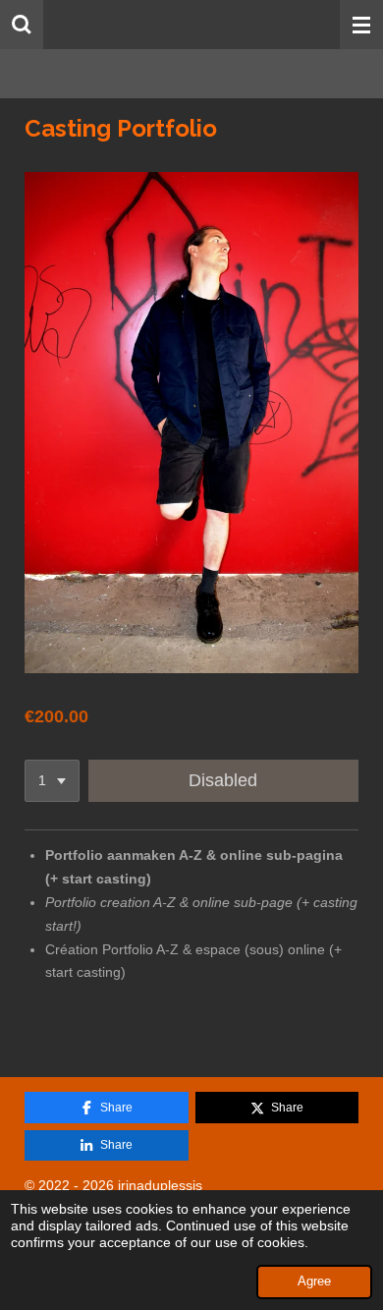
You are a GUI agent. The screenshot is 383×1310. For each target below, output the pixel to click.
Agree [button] (314, 1281)
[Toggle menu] (361, 24)
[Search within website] (21, 24)
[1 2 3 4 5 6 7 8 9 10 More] (52, 781)
